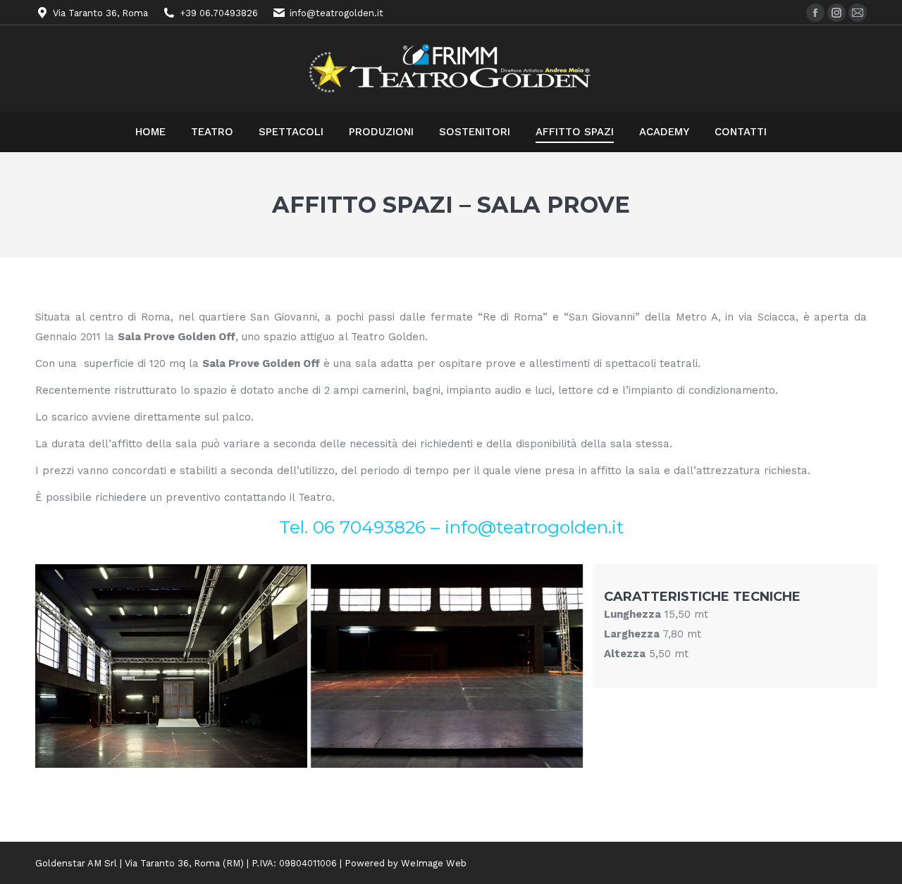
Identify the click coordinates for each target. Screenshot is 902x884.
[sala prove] (171, 666)
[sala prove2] (447, 666)
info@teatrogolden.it (534, 526)
